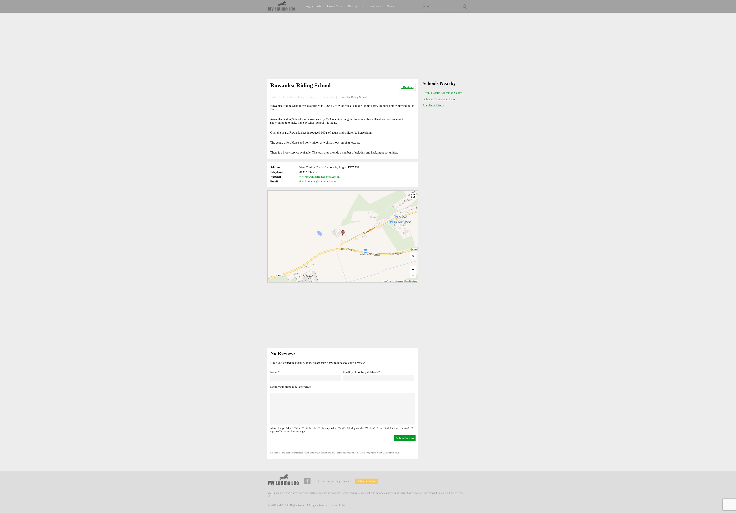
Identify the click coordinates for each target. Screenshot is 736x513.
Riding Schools (311, 6)
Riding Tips (356, 6)
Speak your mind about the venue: (290, 386)
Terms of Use (337, 505)
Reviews (375, 6)
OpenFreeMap (397, 281)
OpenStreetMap (411, 281)
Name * (275, 372)
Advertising (333, 481)
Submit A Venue (366, 481)
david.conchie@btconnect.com (318, 181)
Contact (347, 481)
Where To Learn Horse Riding (288, 97)
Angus (313, 97)
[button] (343, 233)
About (321, 481)
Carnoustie (328, 97)
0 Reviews (407, 87)
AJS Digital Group (295, 505)
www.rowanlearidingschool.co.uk (319, 176)
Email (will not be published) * (361, 372)
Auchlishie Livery (433, 105)
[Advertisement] (368, 47)
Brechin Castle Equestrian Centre (442, 92)
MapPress (387, 281)
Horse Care (334, 6)
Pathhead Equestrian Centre (439, 98)
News (390, 6)
